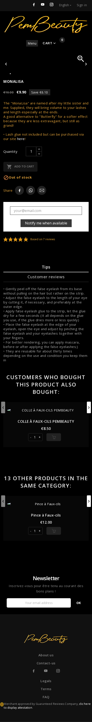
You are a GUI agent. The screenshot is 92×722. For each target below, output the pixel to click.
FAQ (46, 697)
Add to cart (20, 166)
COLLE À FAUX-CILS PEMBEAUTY (46, 421)
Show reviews (36, 239)
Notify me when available (46, 223)
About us (46, 655)
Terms (46, 689)
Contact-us (46, 663)
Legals (45, 681)
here (21, 138)
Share (19, 190)
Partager (30, 190)
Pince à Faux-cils (46, 515)
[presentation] (3, 407)
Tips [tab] (46, 267)
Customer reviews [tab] (46, 276)
